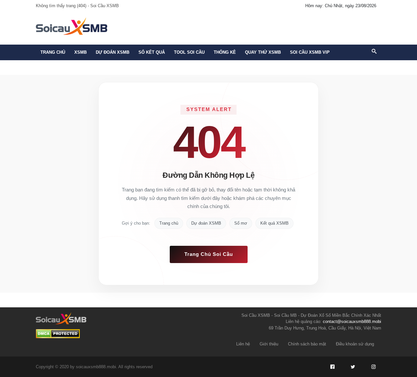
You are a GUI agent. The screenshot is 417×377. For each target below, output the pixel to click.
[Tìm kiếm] (374, 52)
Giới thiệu (269, 344)
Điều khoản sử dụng (355, 344)
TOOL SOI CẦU (189, 52)
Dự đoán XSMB (206, 223)
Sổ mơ (240, 223)
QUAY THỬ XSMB (263, 52)
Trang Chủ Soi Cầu (208, 254)
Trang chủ (52, 52)
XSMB (80, 52)
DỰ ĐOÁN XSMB (112, 52)
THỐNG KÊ (225, 52)
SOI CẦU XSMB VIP (310, 52)
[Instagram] (373, 367)
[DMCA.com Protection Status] (58, 333)
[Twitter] (353, 367)
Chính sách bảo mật (307, 344)
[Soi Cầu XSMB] (71, 25)
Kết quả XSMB (274, 223)
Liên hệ (243, 344)
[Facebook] (332, 367)
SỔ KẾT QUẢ (151, 52)
